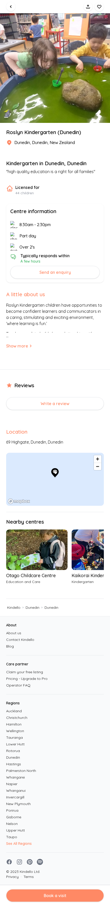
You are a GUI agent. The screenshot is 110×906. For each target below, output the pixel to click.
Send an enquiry (55, 272)
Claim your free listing (24, 672)
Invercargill (15, 797)
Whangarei (15, 777)
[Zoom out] (97, 466)
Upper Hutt (15, 830)
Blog (10, 646)
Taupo (11, 837)
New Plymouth (18, 803)
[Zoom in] (97, 459)
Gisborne (13, 817)
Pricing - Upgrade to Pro (27, 678)
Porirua (12, 810)
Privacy (12, 876)
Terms (27, 876)
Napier (11, 784)
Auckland (14, 711)
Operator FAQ (18, 685)
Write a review (55, 403)
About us (13, 633)
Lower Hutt (15, 744)
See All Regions (19, 843)
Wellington (15, 731)
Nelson (12, 823)
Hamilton (13, 724)
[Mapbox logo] (19, 501)
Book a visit (55, 895)
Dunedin (32, 607)
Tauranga (14, 737)
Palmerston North (21, 770)
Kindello (13, 607)
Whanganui (16, 790)
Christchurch (16, 717)
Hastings (13, 764)
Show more (17, 345)
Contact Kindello (20, 639)
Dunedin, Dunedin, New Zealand (44, 142)
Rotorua (13, 750)
